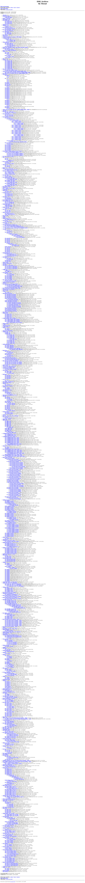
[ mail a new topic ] (9, 9)
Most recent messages (4, 6)
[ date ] (15, 7)
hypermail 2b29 (12, 881)
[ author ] (11, 7)
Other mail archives (4, 8)
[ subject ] (18, 7)
